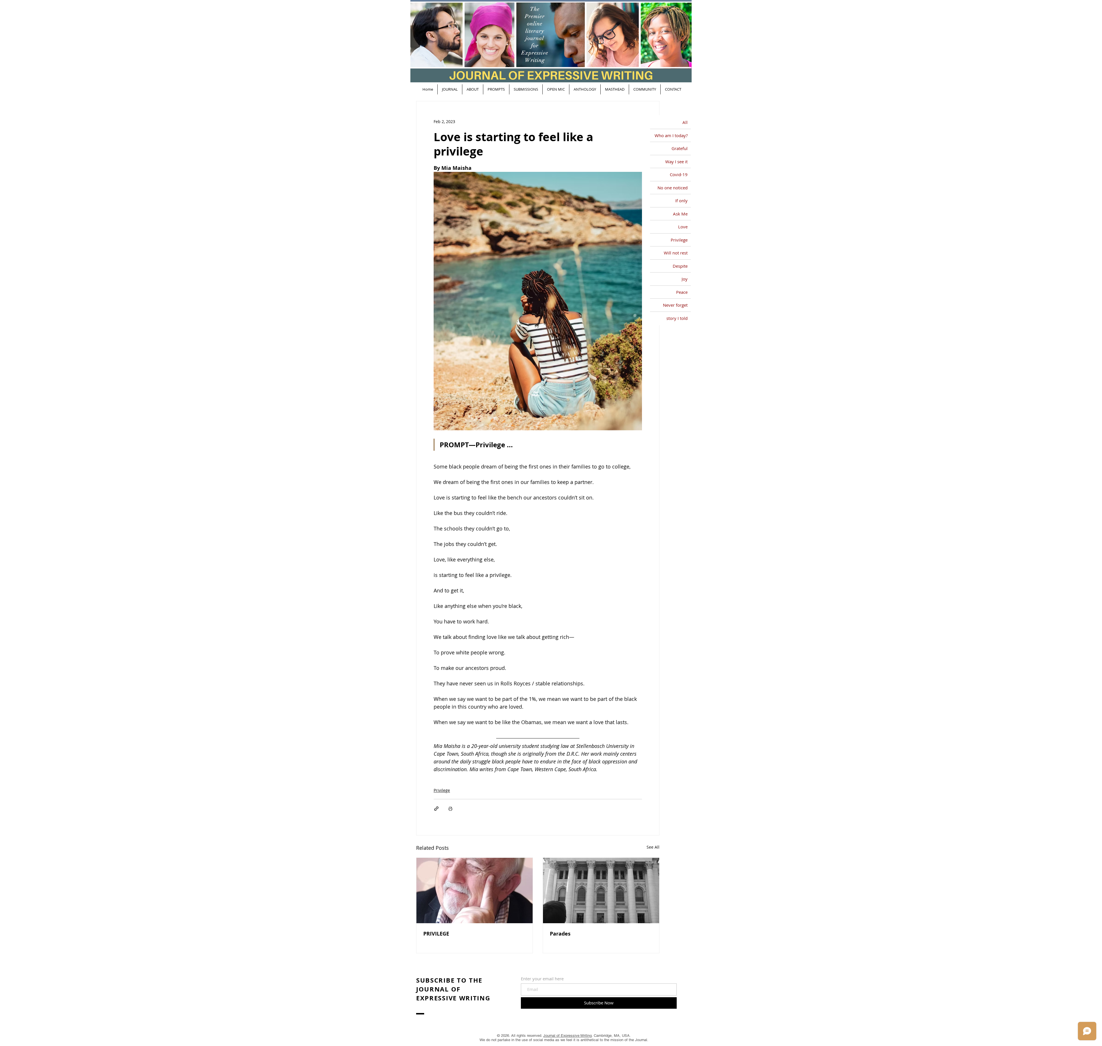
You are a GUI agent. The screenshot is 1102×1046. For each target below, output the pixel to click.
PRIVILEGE (436, 933)
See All (653, 847)
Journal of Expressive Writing (567, 1035)
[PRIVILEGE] (474, 890)
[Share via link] (436, 808)
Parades (560, 933)
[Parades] (601, 890)
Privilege (442, 790)
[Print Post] (450, 808)
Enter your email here (542, 979)
